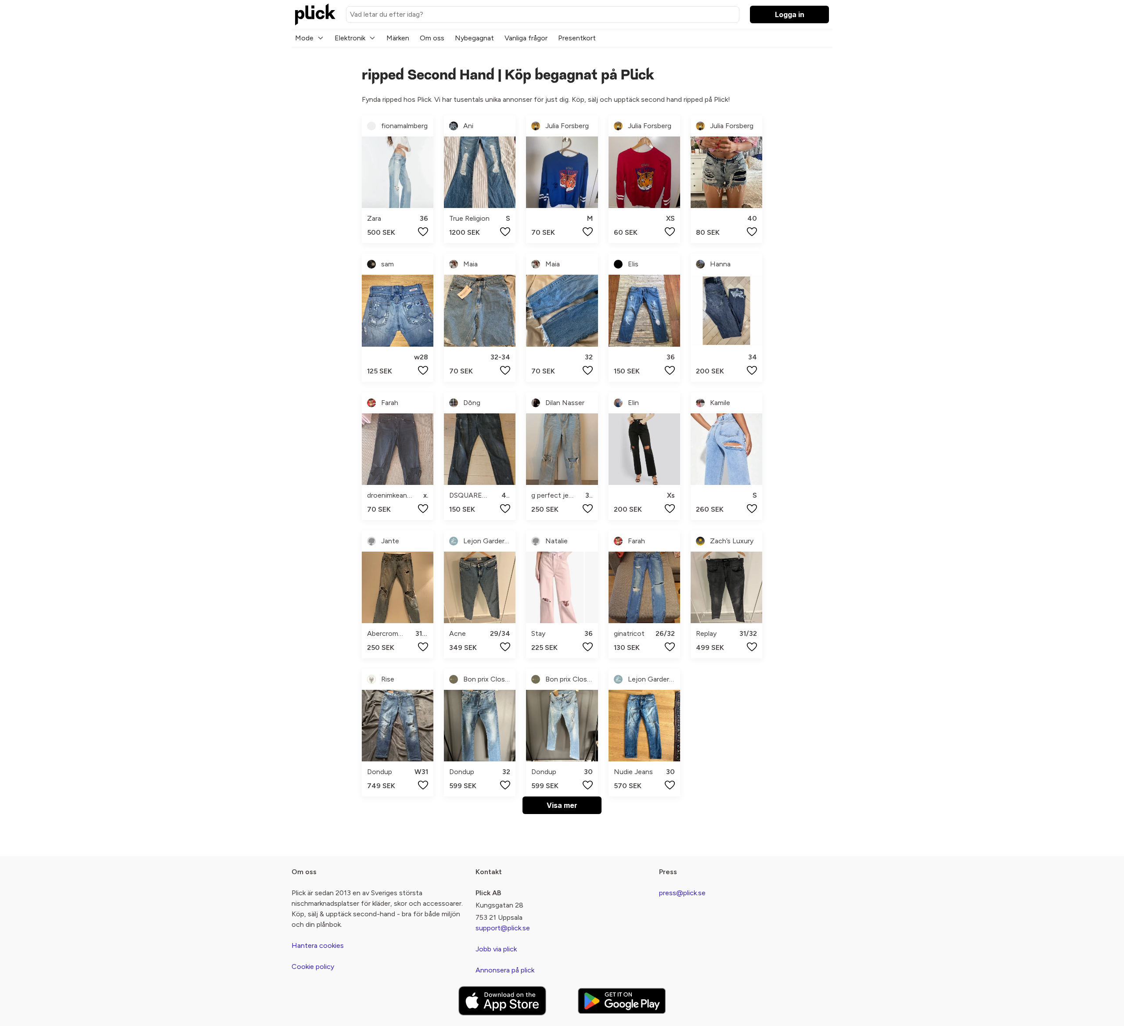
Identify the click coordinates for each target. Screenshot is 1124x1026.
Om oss (432, 38)
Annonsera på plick (505, 970)
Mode (304, 38)
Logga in (789, 14)
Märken (397, 38)
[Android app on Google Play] (621, 1001)
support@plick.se (503, 928)
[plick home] (315, 14)
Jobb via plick (496, 949)
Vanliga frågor (526, 38)
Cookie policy (313, 966)
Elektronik (350, 38)
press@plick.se (682, 893)
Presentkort (577, 38)
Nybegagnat (474, 38)
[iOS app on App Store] (502, 1000)
